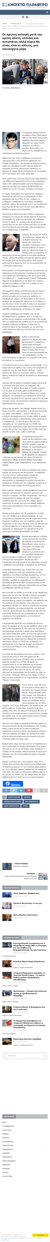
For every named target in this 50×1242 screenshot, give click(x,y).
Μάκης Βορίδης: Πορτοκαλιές (25, 915)
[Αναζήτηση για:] (25, 1056)
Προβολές (6, 1153)
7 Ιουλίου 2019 (9, 55)
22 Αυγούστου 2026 (21, 953)
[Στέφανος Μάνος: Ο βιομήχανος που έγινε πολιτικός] (7, 1009)
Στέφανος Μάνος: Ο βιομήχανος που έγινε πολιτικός (29, 1008)
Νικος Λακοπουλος (11, 806)
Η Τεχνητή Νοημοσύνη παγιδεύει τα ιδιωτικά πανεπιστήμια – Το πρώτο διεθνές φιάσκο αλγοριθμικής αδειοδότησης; (29, 976)
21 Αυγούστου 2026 (21, 1012)
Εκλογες (27, 797)
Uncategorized (8, 1126)
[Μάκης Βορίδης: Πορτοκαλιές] (7, 917)
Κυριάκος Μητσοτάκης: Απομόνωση (29, 961)
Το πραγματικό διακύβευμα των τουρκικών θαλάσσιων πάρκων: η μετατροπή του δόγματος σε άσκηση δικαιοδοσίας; (29, 1024)
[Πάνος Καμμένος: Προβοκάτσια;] (7, 895)
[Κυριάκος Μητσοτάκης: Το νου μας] (7, 905)
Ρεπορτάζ (6, 1168)
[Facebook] (23, 17)
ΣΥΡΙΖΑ (25, 806)
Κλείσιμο (40, 1235)
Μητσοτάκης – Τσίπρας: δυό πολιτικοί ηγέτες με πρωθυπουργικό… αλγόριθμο (30, 993)
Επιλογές (5, 1137)
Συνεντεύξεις (7, 1176)
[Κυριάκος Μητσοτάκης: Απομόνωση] (7, 963)
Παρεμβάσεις (7, 1149)
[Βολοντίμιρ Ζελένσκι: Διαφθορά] (7, 1041)
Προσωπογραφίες (9, 1161)
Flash (4, 1122)
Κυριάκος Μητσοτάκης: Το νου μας (27, 903)
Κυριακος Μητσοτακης (12, 802)
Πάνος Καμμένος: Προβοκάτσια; (26, 893)
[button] (46, 12)
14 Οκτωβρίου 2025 (21, 896)
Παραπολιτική (7, 1145)
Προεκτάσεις (7, 1157)
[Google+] (27, 17)
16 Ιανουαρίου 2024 (21, 918)
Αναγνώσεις (7, 1130)
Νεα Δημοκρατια (31, 802)
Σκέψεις (5, 1172)
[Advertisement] (25, 110)
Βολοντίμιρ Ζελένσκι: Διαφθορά (27, 1039)
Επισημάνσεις (7, 1141)
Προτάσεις (6, 1164)
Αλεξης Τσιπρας (14, 797)
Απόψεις (5, 1134)
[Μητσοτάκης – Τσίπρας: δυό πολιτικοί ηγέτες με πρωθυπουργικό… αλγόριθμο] (7, 993)
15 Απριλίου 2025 (20, 906)
